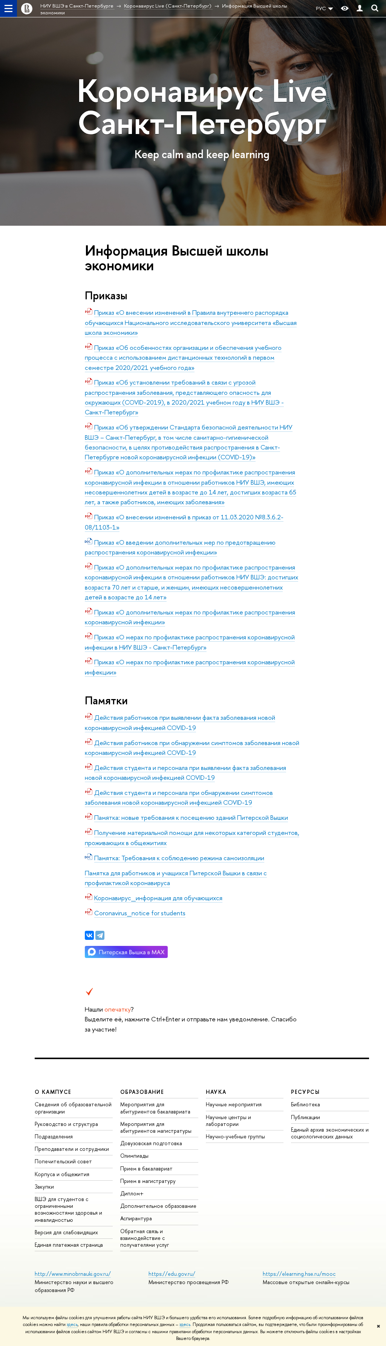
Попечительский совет (63, 1161)
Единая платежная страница (69, 1244)
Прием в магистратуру (148, 1180)
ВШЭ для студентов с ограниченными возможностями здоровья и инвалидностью (68, 1209)
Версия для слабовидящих (66, 1232)
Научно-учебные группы (235, 1136)
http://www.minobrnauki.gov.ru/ (73, 1273)
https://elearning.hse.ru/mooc (299, 1273)
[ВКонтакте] (89, 935)
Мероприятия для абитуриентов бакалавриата (155, 1108)
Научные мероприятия (234, 1104)
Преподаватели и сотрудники (72, 1148)
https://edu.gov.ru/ (172, 1273)
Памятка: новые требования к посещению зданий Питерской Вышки (191, 817)
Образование (142, 1091)
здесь (72, 1324)
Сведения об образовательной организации (73, 1108)
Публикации (305, 1117)
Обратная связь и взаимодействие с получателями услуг (144, 1237)
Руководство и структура (66, 1123)
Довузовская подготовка (151, 1143)
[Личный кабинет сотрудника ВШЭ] (359, 8)
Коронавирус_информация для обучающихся (158, 897)
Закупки (44, 1186)
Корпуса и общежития (62, 1174)
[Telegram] (99, 935)
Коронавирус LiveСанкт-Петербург (202, 106)
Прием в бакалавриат (146, 1168)
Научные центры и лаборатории (228, 1120)
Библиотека (305, 1104)
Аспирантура (136, 1218)
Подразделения (54, 1136)
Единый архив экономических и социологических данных (330, 1133)
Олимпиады (134, 1155)
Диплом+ (132, 1193)
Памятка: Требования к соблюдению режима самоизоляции (179, 857)
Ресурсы (305, 1091)
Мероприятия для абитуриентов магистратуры (155, 1127)
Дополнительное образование (158, 1205)
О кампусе (53, 1091)
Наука (216, 1091)
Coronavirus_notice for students (139, 913)
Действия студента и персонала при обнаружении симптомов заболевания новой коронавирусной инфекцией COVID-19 (179, 797)
